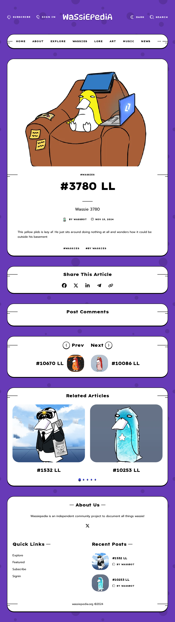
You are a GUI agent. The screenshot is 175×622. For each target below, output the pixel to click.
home (20, 41)
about (38, 41)
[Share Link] (110, 285)
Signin (16, 576)
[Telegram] (99, 285)
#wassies (87, 174)
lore (98, 41)
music (128, 41)
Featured (18, 562)
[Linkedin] (87, 285)
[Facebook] (64, 285)
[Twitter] (75, 285)
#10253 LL (126, 470)
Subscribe (19, 569)
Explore (17, 555)
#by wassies (96, 248)
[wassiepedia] (87, 17)
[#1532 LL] (48, 433)
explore (58, 41)
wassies (79, 41)
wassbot (80, 219)
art (113, 41)
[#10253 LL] (126, 433)
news (145, 41)
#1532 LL (48, 470)
